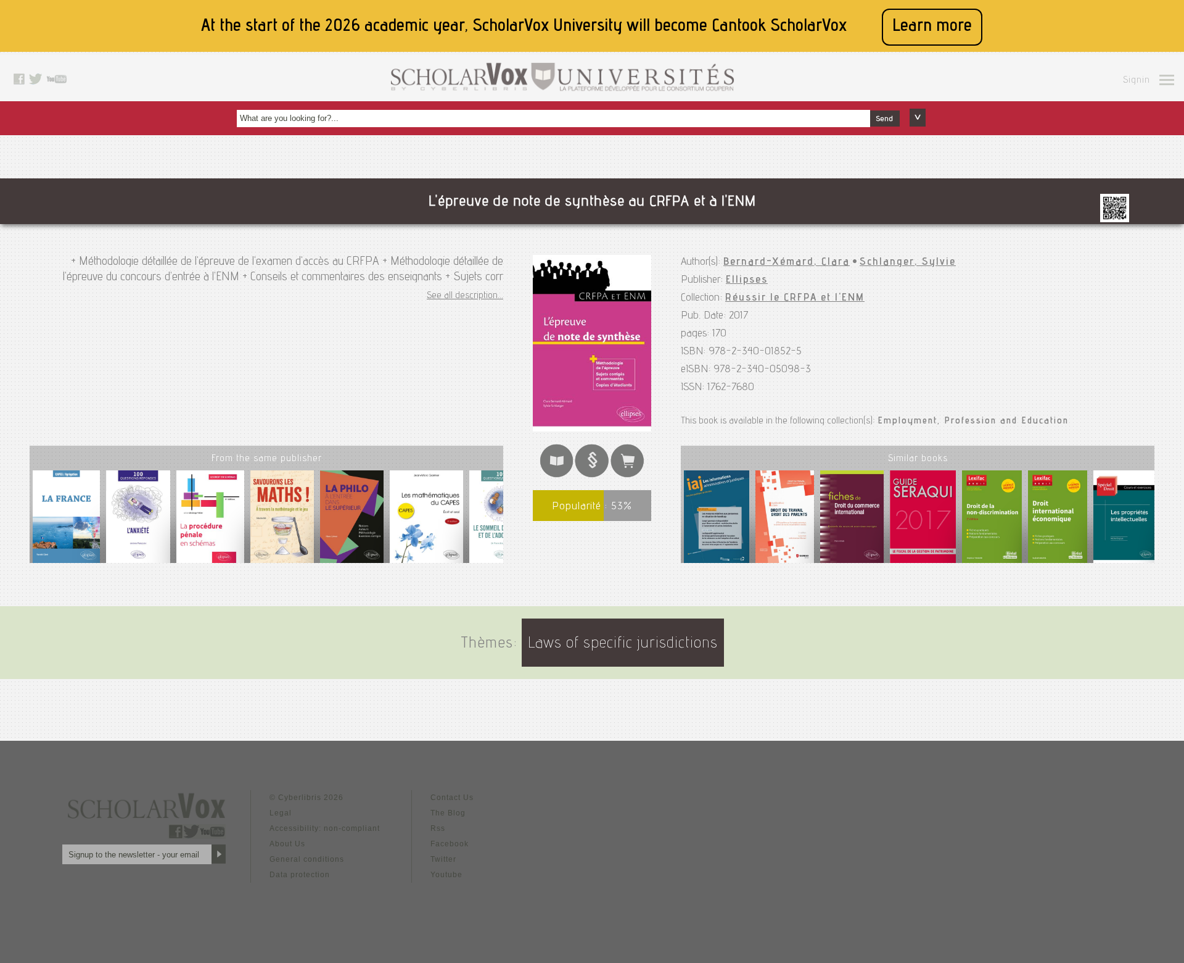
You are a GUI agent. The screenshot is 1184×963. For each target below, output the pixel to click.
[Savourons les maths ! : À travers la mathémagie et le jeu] (282, 521)
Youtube (446, 874)
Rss (437, 828)
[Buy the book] (628, 475)
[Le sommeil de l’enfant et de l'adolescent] (501, 521)
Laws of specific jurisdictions (623, 644)
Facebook (449, 844)
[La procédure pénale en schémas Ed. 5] (210, 521)
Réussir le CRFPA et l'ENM (795, 298)
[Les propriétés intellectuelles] (1125, 519)
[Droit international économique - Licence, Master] (1058, 519)
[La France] (66, 521)
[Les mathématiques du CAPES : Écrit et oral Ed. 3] (426, 521)
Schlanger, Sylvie (908, 262)
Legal (280, 813)
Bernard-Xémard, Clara (786, 262)
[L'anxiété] (138, 521)
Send (885, 119)
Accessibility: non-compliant (324, 828)
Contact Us (452, 797)
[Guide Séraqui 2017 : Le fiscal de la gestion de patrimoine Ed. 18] (923, 519)
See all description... (465, 296)
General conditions (306, 859)
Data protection (299, 874)
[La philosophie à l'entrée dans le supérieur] (352, 521)
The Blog (448, 813)
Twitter (443, 859)
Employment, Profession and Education (973, 422)
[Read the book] (557, 475)
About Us (287, 844)
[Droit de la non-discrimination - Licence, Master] (992, 519)
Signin (1136, 81)
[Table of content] (592, 475)
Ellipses (747, 280)
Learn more (932, 27)
